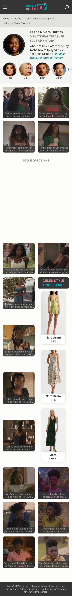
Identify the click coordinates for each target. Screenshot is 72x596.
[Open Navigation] (5, 7)
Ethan (59, 77)
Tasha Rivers (21, 23)
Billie (26, 77)
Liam (42, 77)
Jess (9, 77)
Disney (17, 18)
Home (6, 18)
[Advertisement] (36, 201)
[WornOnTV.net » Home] (36, 7)
